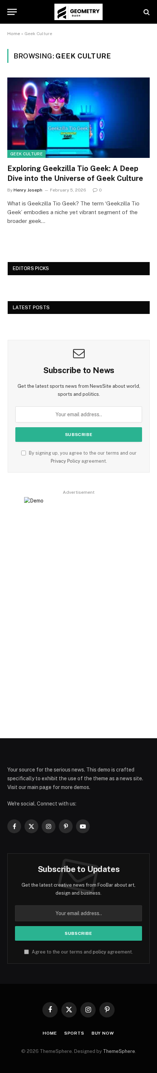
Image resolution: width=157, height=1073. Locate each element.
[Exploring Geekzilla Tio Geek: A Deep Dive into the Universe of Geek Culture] (78, 117)
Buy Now (103, 1033)
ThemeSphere (119, 1051)
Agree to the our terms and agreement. (82, 952)
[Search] (146, 12)
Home (13, 33)
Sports (74, 1033)
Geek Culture (26, 154)
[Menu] (12, 12)
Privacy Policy (65, 461)
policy (99, 952)
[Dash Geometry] (78, 12)
